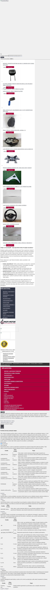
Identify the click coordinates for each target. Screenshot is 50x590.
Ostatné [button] (2, 576)
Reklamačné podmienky (8, 361)
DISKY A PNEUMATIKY (8, 315)
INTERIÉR (5, 310)
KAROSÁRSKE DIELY (8, 300)
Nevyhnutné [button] (3, 442)
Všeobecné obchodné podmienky (13, 405)
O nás (5, 399)
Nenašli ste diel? (8, 398)
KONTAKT (6, 401)
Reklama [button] (2, 569)
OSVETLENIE (6, 302)
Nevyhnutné (5, 443)
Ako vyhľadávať (8, 395)
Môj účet (6, 402)
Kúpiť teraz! (10, 67)
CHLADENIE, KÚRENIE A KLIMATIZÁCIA (13, 381)
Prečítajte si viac (19, 418)
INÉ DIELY (5, 317)
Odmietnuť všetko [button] (10, 421)
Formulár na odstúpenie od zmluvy (14, 408)
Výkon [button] (1, 499)
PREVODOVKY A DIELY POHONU (12, 373)
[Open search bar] (1, 54)
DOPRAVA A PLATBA (9, 396)
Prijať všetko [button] (3, 421)
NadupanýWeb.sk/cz (5, 365)
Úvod (5, 394)
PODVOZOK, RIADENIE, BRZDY (11, 387)
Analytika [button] (2, 511)
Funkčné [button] (2, 493)
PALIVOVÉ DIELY (7, 298)
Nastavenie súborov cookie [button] (7, 422)
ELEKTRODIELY (6, 308)
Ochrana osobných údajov (9, 356)
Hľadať (2, 57)
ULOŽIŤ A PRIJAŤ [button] (4, 588)
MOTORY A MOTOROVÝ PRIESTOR (12, 371)
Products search (4, 55)
